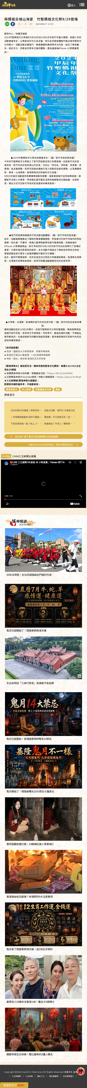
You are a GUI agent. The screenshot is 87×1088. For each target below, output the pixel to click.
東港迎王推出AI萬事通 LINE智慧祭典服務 (28, 354)
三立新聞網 (16, 1076)
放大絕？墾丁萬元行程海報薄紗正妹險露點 (36, 436)
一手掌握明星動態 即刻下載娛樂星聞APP (30, 417)
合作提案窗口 (68, 1076)
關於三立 (41, 1076)
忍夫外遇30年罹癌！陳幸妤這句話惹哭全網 (31, 410)
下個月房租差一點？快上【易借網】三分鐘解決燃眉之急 (25, 423)
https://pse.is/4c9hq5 (69, 376)
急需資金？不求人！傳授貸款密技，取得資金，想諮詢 (58, 423)
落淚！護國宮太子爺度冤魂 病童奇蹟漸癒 (28, 351)
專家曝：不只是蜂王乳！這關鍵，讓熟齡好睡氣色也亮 (58, 417)
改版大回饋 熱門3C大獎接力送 (59, 410)
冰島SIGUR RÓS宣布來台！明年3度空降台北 (50, 444)
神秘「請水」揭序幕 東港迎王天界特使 (26, 358)
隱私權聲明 (53, 1076)
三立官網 (29, 1076)
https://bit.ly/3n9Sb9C (60, 373)
